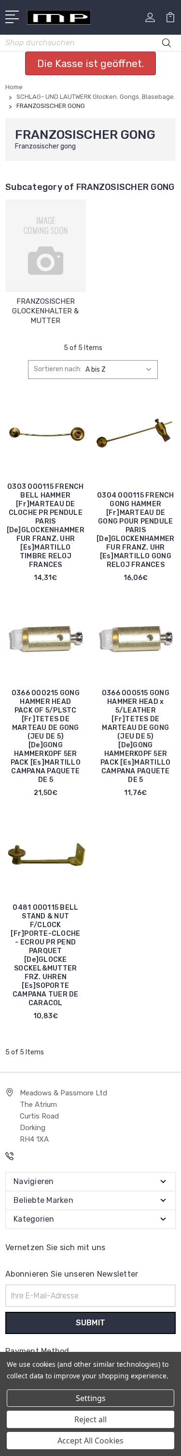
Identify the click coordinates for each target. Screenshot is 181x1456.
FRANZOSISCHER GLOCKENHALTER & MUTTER (45, 311)
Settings (91, 1398)
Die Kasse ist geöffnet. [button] (90, 63)
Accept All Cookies (90, 1440)
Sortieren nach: (58, 369)
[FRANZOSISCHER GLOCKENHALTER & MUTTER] (45, 246)
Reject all (90, 1419)
